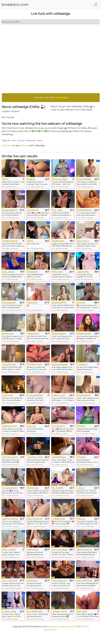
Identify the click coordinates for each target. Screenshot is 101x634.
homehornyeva (34, 364)
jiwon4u (81, 302)
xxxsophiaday (84, 179)
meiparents (33, 333)
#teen (39, 140)
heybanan (32, 302)
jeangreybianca (10, 210)
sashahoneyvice (84, 549)
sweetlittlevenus (84, 210)
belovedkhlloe (84, 580)
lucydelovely (9, 364)
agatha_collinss (10, 519)
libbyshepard (59, 333)
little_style (57, 272)
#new (14, 140)
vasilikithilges (58, 457)
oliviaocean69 (84, 333)
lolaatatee (32, 272)
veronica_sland (10, 457)
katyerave (32, 580)
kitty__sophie (9, 549)
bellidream (8, 333)
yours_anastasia (59, 549)
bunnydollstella (34, 395)
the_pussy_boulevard (59, 580)
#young (21, 140)
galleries (24, 145)
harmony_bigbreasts (59, 179)
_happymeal (58, 519)
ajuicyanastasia (59, 364)
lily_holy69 (57, 488)
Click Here (7, 145)
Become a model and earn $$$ (64, 626)
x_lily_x (80, 488)
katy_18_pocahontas (34, 519)
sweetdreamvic (10, 241)
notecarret (33, 210)
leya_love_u (83, 241)
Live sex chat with (51, 97)
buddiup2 (82, 364)
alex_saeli (82, 611)
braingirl (81, 426)
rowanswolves (9, 488)
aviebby (31, 179)
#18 (8, 140)
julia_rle (31, 426)
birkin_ (5, 179)
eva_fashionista (34, 611)
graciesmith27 (59, 302)
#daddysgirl (31, 140)
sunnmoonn (58, 426)
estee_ (30, 241)
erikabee (81, 457)
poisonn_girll (58, 395)
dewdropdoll (84, 395)
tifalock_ (81, 519)
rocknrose (7, 395)
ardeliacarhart (9, 426)
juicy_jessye (8, 272)
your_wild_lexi (9, 580)
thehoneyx (33, 488)
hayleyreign (58, 241)
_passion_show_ (59, 611)
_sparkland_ (83, 272)
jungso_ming (9, 611)
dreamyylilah (9, 302)
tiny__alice (57, 210)
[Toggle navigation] (95, 4)
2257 (54, 629)
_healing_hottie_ (34, 457)
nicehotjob (32, 549)
